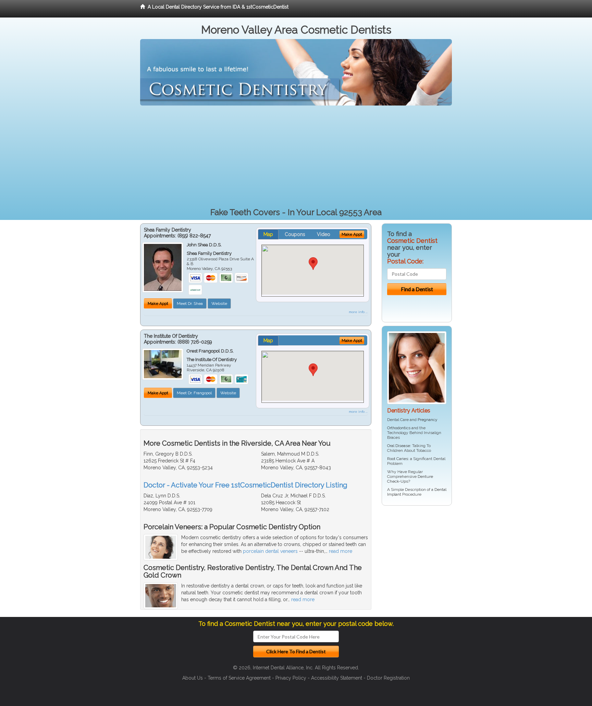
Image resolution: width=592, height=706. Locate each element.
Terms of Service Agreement (239, 678)
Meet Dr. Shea (190, 303)
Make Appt (158, 303)
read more (340, 551)
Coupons (295, 234)
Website (219, 303)
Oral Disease (398, 445)
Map (268, 234)
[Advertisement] (296, 157)
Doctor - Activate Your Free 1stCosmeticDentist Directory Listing (245, 485)
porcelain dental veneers (270, 551)
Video (323, 234)
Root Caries (397, 458)
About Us (192, 678)
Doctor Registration (388, 678)
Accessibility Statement (336, 678)
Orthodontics (398, 427)
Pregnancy (427, 419)
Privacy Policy (290, 678)
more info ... (358, 312)
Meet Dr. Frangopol (194, 393)
